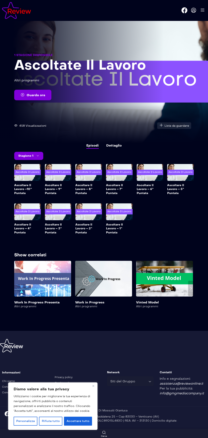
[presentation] (17, 288)
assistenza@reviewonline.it (181, 383)
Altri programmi (26, 80)
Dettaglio (114, 145)
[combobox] (130, 381)
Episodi (92, 145)
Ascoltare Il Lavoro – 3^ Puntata (53, 228)
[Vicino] (93, 385)
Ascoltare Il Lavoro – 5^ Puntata (175, 189)
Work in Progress (89, 302)
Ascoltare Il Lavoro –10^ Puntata (23, 189)
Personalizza (25, 421)
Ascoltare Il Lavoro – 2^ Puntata (83, 228)
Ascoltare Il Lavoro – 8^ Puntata (83, 189)
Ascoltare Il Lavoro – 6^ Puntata (145, 189)
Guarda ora (36, 95)
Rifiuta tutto (51, 421)
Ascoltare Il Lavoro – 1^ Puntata (114, 228)
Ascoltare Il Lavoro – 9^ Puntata (53, 189)
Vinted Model (147, 302)
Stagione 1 (26, 156)
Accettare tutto (78, 421)
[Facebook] (184, 10)
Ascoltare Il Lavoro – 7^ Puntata (114, 189)
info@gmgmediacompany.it (182, 393)
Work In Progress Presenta (37, 302)
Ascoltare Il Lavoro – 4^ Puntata (22, 228)
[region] (53, 406)
